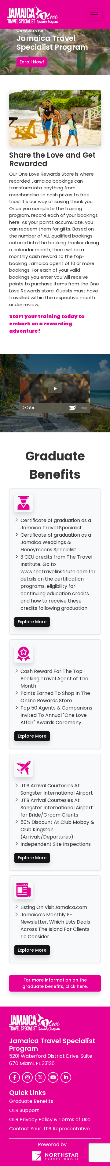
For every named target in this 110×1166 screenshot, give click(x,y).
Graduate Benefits (31, 1101)
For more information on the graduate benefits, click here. (55, 983)
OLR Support (24, 1110)
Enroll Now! (32, 62)
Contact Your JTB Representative (49, 1128)
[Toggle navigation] (94, 15)
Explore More (32, 622)
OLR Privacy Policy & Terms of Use (49, 1119)
